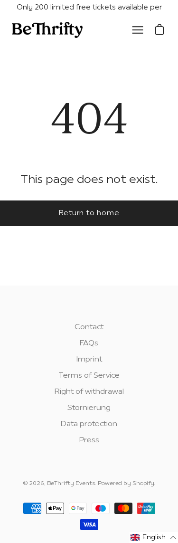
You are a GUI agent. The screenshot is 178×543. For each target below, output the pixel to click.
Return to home (89, 213)
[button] (154, 537)
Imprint (89, 359)
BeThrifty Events (71, 483)
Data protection (89, 424)
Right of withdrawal (89, 392)
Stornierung (89, 408)
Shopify (143, 483)
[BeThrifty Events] (47, 30)
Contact (89, 327)
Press (89, 440)
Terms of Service (89, 376)
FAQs (89, 343)
